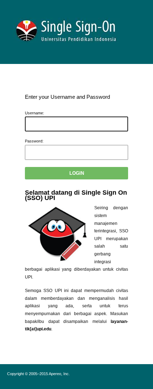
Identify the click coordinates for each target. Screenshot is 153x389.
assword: (34, 141)
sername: (34, 113)
